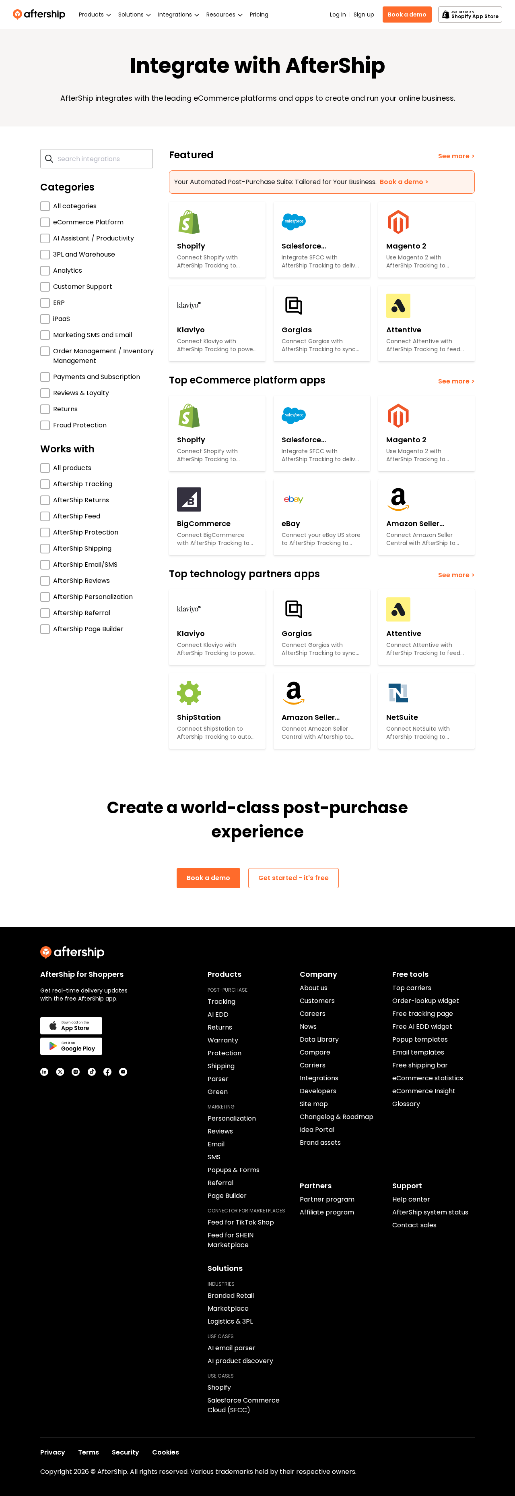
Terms (88, 1452)
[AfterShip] (41, 14)
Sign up (364, 14)
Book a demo (407, 14)
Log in (338, 14)
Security (125, 1452)
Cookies (165, 1452)
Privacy (52, 1452)
